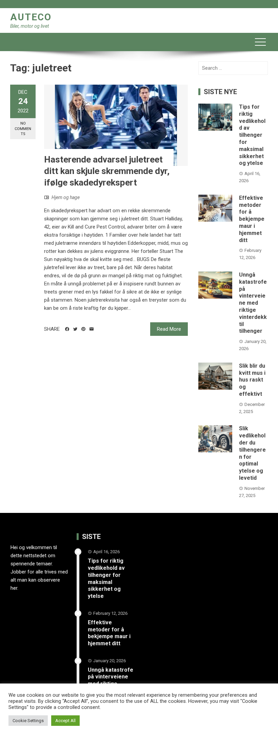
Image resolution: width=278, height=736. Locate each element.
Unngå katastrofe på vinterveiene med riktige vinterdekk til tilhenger (253, 303)
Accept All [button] (65, 720)
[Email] (91, 329)
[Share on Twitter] (75, 329)
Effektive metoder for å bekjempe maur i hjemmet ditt (251, 219)
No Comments (23, 128)
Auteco (31, 17)
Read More (169, 329)
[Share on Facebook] (67, 329)
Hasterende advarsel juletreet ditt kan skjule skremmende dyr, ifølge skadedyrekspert (107, 171)
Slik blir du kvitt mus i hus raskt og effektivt (252, 380)
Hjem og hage (66, 197)
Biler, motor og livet (29, 26)
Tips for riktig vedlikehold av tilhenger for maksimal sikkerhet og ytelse (252, 135)
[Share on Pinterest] (83, 329)
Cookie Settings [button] (28, 720)
